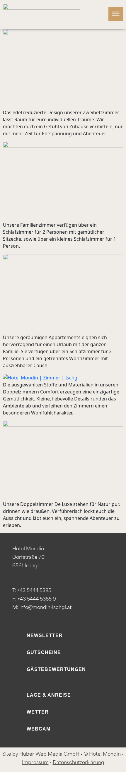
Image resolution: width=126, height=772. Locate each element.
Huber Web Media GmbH (49, 754)
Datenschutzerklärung (78, 763)
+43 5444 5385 (34, 591)
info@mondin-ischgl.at (45, 608)
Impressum (35, 763)
